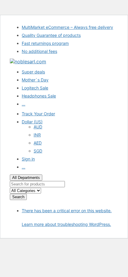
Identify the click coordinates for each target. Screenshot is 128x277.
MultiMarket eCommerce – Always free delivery (67, 27)
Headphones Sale (39, 95)
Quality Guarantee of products (51, 35)
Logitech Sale (35, 87)
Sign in (28, 158)
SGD (38, 150)
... (23, 103)
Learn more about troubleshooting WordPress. (66, 224)
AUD (38, 126)
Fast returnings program (45, 43)
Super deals (33, 71)
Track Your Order (38, 113)
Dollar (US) (32, 121)
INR (37, 134)
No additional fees (39, 51)
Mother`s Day (35, 79)
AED (38, 142)
